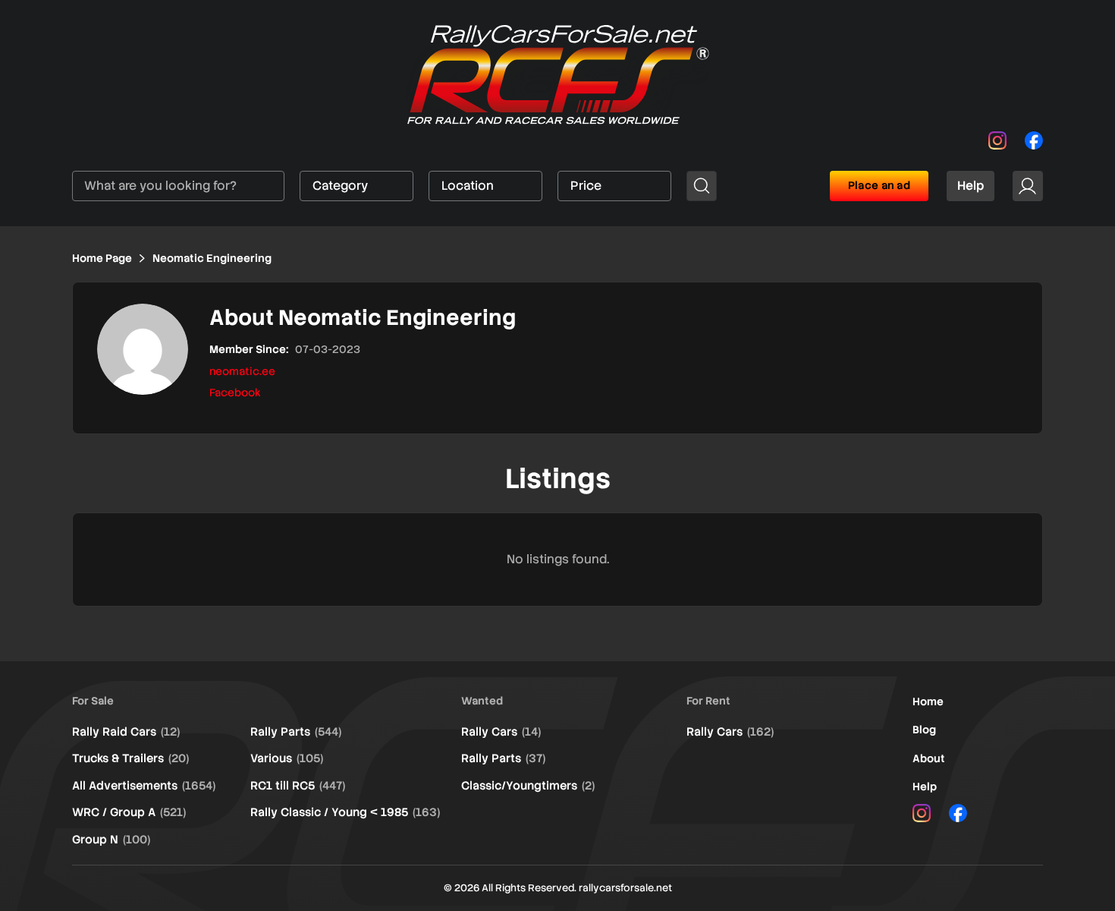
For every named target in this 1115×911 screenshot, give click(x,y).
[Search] (701, 186)
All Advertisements (143, 785)
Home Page (102, 258)
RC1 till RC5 (297, 785)
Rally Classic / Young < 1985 (345, 812)
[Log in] (1028, 186)
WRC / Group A (129, 812)
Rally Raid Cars (126, 731)
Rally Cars (501, 731)
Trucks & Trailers (130, 758)
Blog (924, 729)
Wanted (482, 701)
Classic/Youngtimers (528, 785)
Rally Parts (295, 731)
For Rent (708, 701)
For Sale (93, 701)
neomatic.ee (242, 371)
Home (928, 701)
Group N (111, 839)
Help (970, 186)
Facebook (235, 392)
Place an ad (879, 185)
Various (286, 758)
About (928, 758)
